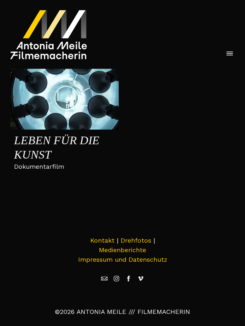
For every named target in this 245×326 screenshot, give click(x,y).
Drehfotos (136, 240)
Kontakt (102, 240)
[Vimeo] (141, 278)
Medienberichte (122, 250)
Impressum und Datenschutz (122, 259)
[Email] (104, 278)
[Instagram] (116, 278)
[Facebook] (128, 278)
